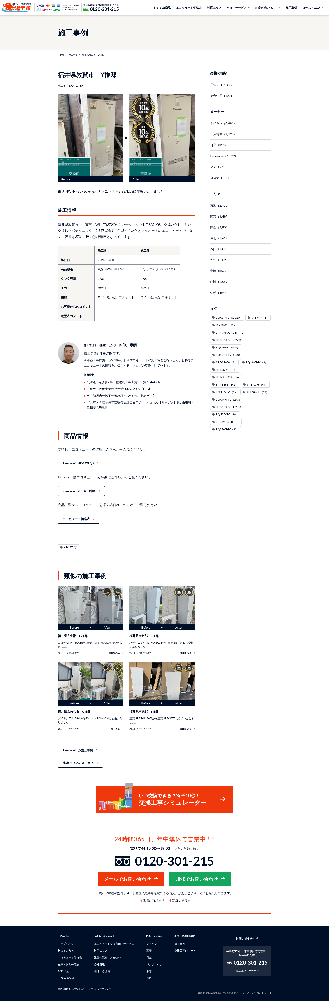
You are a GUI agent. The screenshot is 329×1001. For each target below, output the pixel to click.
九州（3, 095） (220, 260)
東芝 (149, 971)
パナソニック (154, 964)
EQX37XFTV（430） (228, 354)
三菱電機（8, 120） (223, 134)
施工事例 (291, 7)
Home (61, 54)
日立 (149, 957)
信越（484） (219, 292)
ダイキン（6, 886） (223, 123)
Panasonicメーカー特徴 (79, 491)
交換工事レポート (185, 950)
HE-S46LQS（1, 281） (229, 407)
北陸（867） (219, 270)
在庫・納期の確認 (68, 964)
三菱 (149, 950)
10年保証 (63, 971)
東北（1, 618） (220, 238)
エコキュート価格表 (189, 7)
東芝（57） (218, 166)
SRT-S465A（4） (226, 362)
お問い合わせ (245, 938)
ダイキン (151, 943)
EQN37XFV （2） (226, 392)
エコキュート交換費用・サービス (114, 943)
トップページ (66, 943)
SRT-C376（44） (257, 384)
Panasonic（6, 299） (224, 156)
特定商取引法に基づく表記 (71, 988)
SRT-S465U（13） (257, 392)
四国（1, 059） (220, 249)
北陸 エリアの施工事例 (78, 763)
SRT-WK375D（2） (228, 421)
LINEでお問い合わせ (196, 879)
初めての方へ (66, 950)
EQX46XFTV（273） (228, 399)
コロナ (150, 978)
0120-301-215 (104, 9)
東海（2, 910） (220, 205)
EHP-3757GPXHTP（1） (231, 332)
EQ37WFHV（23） (227, 429)
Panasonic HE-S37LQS (78, 463)
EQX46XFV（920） (228, 347)
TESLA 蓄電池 (66, 978)
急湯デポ (17, 7)
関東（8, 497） (220, 216)
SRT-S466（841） (227, 384)
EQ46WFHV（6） (257, 362)
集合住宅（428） (222, 95)
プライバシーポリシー (99, 988)
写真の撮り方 (181, 900)
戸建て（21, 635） (222, 84)
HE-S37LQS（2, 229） (229, 340)
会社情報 (99, 964)
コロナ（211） (220, 177)
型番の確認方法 (153, 900)
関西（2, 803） (220, 227)
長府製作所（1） (226, 325)
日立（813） (219, 145)
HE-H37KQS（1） (227, 369)
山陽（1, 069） (220, 281)
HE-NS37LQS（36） (228, 377)
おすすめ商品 (162, 7)
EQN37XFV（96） (227, 414)
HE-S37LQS (71, 547)
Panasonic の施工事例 (78, 750)
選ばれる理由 (102, 971)
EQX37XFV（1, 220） (229, 317)
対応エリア (214, 7)
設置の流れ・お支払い (107, 957)
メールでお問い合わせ (127, 879)
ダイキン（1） (260, 317)
